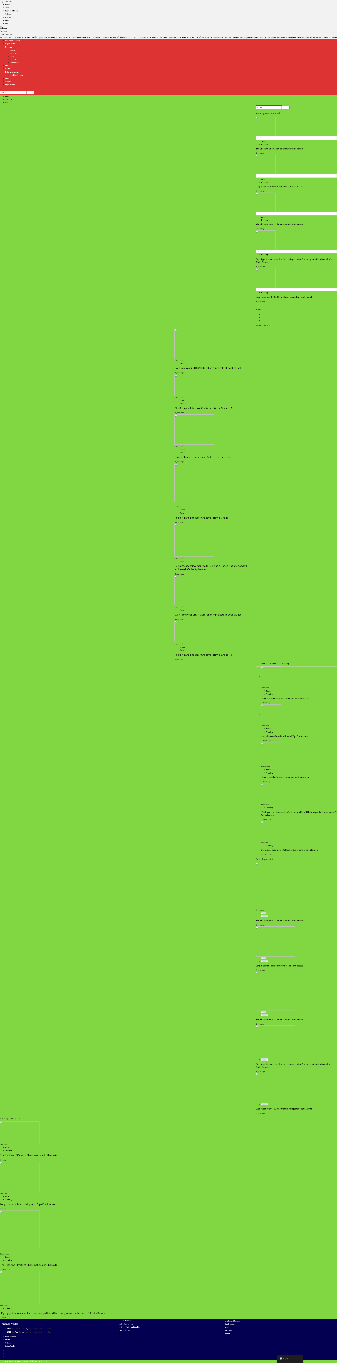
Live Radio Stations (12, 40)
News (7, 47)
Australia (14, 59)
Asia (12, 56)
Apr (23, 1332)
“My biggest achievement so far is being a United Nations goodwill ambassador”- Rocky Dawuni (291, 37)
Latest (263, 141)
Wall (6, 23)
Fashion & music (17, 75)
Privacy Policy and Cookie (130, 1327)
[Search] (0, 89)
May (26, 1329)
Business (8, 65)
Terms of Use (125, 1330)
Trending (264, 144)
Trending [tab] (285, 664)
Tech (7, 8)
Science (8, 4)
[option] (133, 394)
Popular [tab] (272, 664)
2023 (9, 1332)
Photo (7, 20)
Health (7, 69)
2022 (9, 1329)
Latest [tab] (262, 664)
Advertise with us (126, 1324)
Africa (13, 50)
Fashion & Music (11, 11)
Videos (8, 14)
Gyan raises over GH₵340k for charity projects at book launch (284, 297)
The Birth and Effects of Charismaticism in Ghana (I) (156, 37)
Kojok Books (10, 44)
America (14, 53)
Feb (16, 1332)
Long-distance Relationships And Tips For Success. (74, 37)
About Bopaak (125, 1321)
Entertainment (10, 72)
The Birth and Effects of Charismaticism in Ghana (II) (280, 148)
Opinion (8, 17)
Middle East (15, 62)
